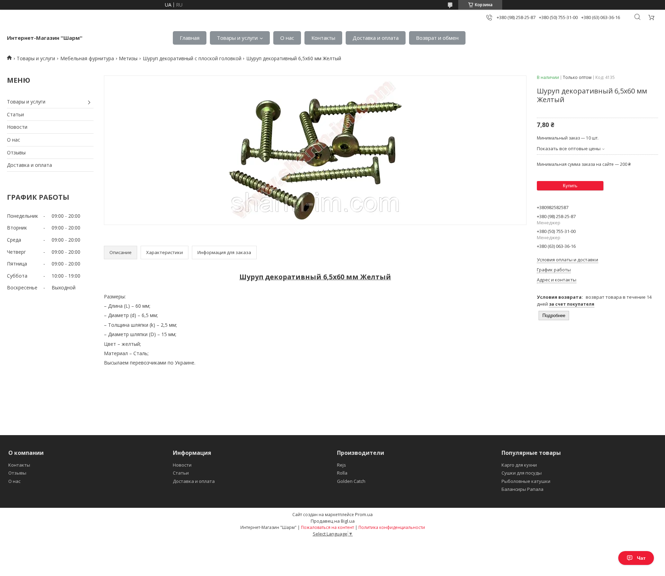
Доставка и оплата (376, 37)
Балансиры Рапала (522, 489)
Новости (17, 127)
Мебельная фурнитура (87, 58)
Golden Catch (351, 481)
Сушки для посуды (522, 473)
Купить (570, 185)
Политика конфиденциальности (391, 527)
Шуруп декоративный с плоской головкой (192, 58)
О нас (287, 37)
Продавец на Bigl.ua (333, 521)
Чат (641, 558)
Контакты (323, 37)
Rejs (341, 465)
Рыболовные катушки (526, 481)
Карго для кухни (519, 465)
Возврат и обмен (437, 37)
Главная (190, 37)
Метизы (128, 58)
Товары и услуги (237, 37)
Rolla (342, 473)
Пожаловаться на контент (327, 527)
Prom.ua (364, 514)
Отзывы (16, 152)
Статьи (15, 114)
